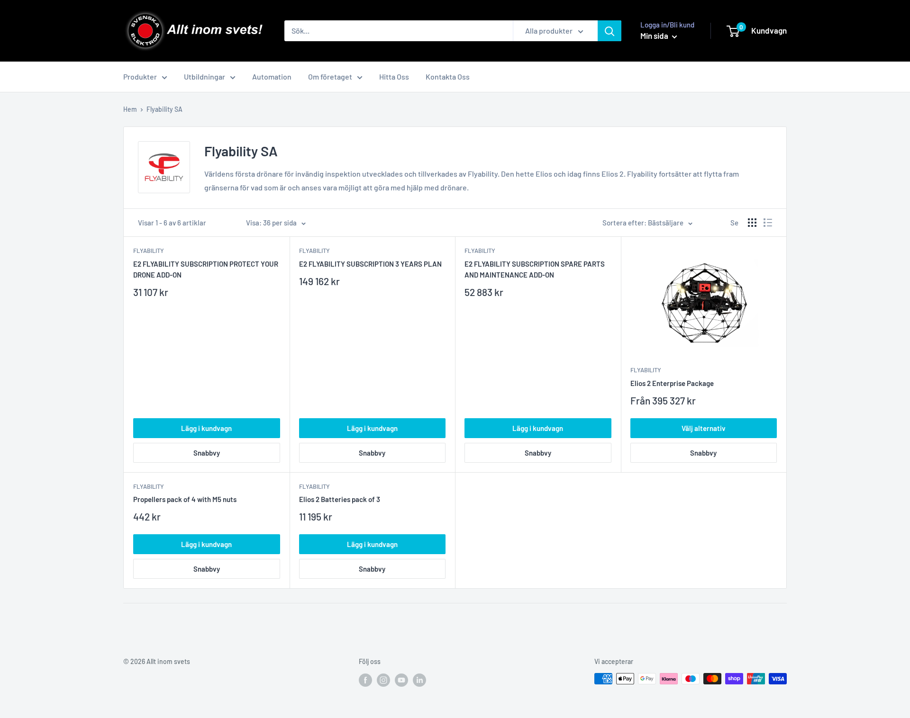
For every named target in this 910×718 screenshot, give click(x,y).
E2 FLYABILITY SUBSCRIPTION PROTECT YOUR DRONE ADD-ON (205, 269)
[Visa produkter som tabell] (752, 222)
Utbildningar (204, 76)
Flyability (148, 250)
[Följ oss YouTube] (401, 679)
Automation (271, 76)
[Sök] (609, 30)
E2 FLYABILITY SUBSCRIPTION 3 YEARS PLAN (370, 264)
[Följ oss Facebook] (365, 679)
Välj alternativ (704, 428)
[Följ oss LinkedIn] (419, 679)
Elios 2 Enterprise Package (672, 383)
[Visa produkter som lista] (768, 222)
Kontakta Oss (448, 76)
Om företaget (330, 76)
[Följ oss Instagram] (383, 679)
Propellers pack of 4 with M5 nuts (185, 499)
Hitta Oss (394, 76)
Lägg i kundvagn (206, 428)
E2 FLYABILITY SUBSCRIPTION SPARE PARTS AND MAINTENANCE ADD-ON (534, 269)
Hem (130, 109)
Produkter (140, 76)
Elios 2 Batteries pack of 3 (339, 499)
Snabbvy (206, 453)
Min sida (655, 35)
